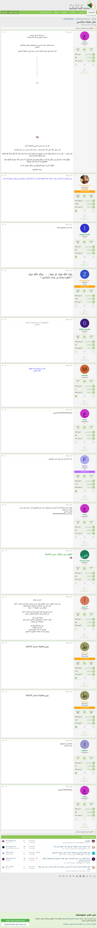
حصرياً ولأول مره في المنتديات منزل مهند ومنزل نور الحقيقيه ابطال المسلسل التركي (66, 859)
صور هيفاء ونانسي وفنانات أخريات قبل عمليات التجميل (71, 852)
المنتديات (91, 12)
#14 (3, 741)
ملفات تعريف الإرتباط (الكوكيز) (78, 918)
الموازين (87, 840)
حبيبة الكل (87, 855)
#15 (3, 787)
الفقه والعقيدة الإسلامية (71, 849)
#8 (2, 456)
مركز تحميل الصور (45, 12)
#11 (3, 597)
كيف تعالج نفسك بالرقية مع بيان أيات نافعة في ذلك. (71, 846)
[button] (78, 12)
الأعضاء (73, 12)
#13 (3, 692)
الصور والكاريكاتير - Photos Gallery (68, 855)
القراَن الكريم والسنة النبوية (69, 843)
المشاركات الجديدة (91, 15)
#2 (2, 176)
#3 (2, 224)
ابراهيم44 (88, 863)
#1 (2, 32)
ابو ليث (88, 849)
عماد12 (92, 25)
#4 (2, 270)
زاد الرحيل (88, 843)
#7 (2, 410)
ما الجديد (82, 12)
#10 (3, 551)
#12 (3, 643)
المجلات (56, 12)
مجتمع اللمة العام (71, 863)
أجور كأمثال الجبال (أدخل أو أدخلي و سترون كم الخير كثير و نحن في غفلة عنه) (64, 867)
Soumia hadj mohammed (12, 848)
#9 (2, 505)
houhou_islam (9, 854)
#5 (2, 319)
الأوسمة (63, 12)
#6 (2, 365)
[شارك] (5, 32)
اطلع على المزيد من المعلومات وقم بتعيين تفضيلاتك (79, 924)
